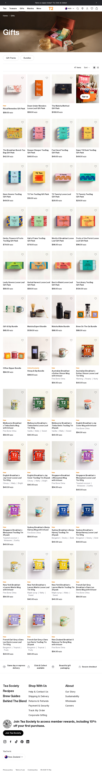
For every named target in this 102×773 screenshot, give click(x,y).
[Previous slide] (5, 2)
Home (5, 15)
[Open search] (77, 8)
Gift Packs (11, 57)
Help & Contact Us (38, 691)
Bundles (27, 57)
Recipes (8, 691)
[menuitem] (38, 8)
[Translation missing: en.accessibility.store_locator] (82, 8)
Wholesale (70, 701)
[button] (87, 67)
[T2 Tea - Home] (51, 8)
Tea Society (11, 685)
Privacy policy (8, 770)
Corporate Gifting (37, 715)
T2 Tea (49, 770)
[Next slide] (96, 2)
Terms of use (20, 770)
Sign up (85, 96)
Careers (69, 705)
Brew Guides (11, 696)
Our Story (70, 691)
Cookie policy (33, 770)
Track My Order (36, 710)
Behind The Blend (15, 701)
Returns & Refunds (38, 701)
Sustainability (72, 696)
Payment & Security (38, 705)
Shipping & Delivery (38, 696)
